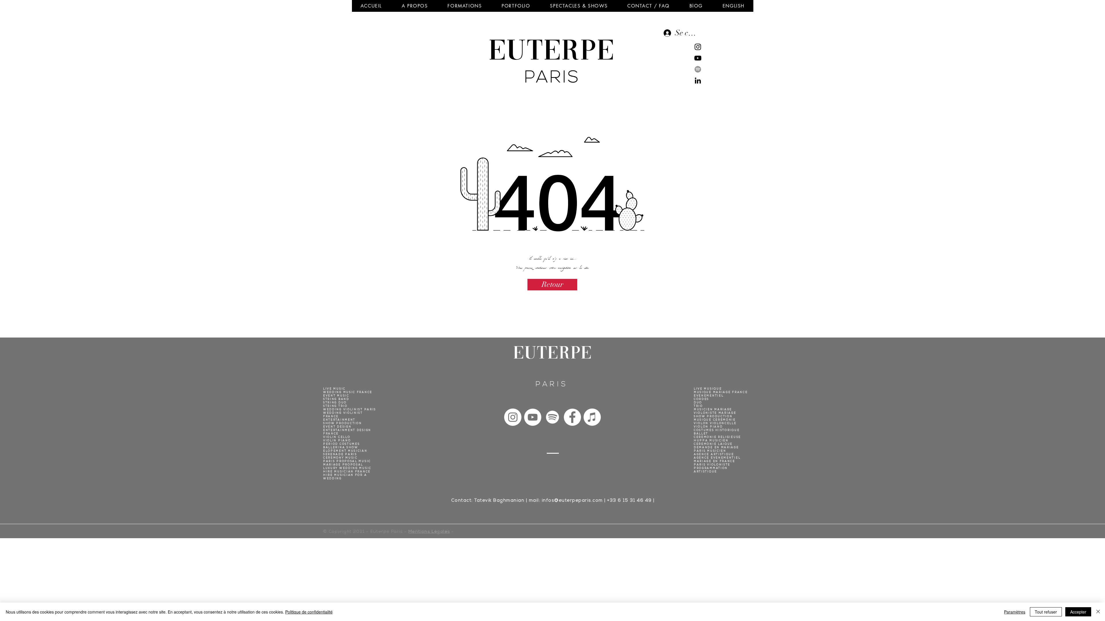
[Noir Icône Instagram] (698, 47)
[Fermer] (1098, 611)
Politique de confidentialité (309, 612)
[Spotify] (698, 69)
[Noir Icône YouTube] (698, 58)
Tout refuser (1046, 612)
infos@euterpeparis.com (572, 501)
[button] (415, 6)
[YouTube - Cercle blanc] (532, 417)
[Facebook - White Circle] (572, 417)
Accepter (1078, 612)
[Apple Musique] (592, 417)
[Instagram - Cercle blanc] (512, 417)
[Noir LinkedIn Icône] (698, 80)
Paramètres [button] (1014, 612)
